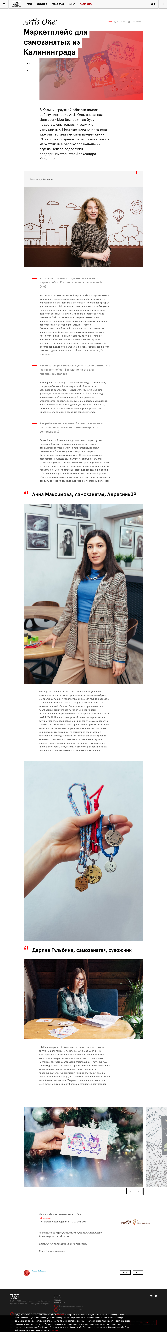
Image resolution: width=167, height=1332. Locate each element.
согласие (60, 1315)
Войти (153, 4)
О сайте (57, 1295)
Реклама (57, 1300)
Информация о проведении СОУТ (70, 1310)
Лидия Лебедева (39, 1271)
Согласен (143, 1322)
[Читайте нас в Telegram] (156, 1296)
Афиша (72, 4)
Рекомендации (58, 4)
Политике (54, 1330)
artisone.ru (45, 1218)
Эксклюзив (42, 4)
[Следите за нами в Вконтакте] (151, 1296)
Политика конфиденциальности (70, 1306)
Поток (29, 4)
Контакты (57, 1298)
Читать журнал (59, 1302)
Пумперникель (86, 4)
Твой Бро (16, 4)
